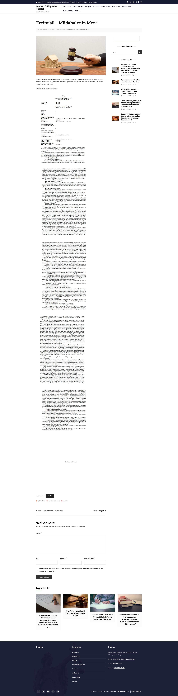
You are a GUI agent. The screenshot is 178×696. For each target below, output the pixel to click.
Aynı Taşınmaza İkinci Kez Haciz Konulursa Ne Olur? (130, 81)
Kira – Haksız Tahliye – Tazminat (50, 511)
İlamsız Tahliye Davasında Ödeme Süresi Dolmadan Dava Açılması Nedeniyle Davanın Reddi (130, 117)
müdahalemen (40, 496)
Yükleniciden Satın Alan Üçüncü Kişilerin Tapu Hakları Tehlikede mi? (129, 91)
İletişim (88, 7)
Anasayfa (67, 7)
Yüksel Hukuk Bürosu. (122, 691)
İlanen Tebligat (98, 511)
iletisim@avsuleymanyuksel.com (59, 2)
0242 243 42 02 (119, 668)
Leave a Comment (54, 501)
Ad (37, 559)
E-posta (63, 559)
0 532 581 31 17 (42, 2)
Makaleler (126, 7)
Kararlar (116, 7)
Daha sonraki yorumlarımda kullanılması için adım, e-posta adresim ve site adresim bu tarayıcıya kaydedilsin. (71, 570)
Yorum (39, 533)
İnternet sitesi (89, 559)
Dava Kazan (68, 11)
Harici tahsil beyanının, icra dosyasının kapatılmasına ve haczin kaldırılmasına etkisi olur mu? (131, 104)
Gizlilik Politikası (136, 691)
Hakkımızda (78, 7)
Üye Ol (77, 11)
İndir (50, 496)
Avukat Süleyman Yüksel (46, 7)
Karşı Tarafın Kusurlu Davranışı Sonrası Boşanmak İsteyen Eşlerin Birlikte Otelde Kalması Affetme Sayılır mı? (130, 68)
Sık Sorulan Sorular (101, 7)
